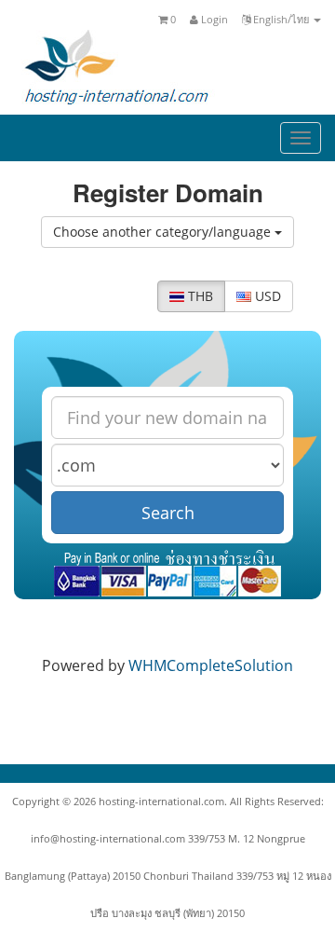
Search (167, 512)
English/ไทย (281, 19)
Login (213, 19)
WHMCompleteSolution (210, 665)
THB (198, 296)
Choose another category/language (164, 231)
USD (266, 296)
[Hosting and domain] (116, 66)
